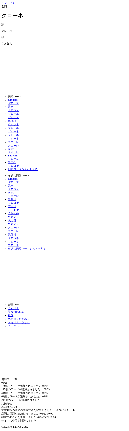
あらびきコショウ (19, 322)
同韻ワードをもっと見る (23, 169)
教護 (10, 315)
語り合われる (16, 311)
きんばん (13, 308)
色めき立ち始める (19, 318)
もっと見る (15, 326)
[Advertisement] (64, 68)
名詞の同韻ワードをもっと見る (27, 248)
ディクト (9, 3)
